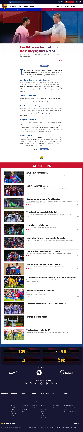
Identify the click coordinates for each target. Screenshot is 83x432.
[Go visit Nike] (14, 372)
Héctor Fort (13, 413)
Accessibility (47, 427)
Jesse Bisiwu (34, 407)
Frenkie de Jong (25, 405)
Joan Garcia (3, 401)
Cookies (42, 427)
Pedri (23, 398)
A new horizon (67, 396)
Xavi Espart (13, 401)
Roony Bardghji (34, 401)
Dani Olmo (24, 407)
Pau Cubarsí (13, 398)
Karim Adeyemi (34, 405)
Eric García (13, 411)
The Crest (53, 401)
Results (29, 9)
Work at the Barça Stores (55, 406)
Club (61, 6)
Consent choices (73, 427)
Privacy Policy (36, 427)
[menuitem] (80, 1)
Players (42, 9)
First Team (57, 6)
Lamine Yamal (34, 396)
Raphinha (33, 398)
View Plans (70, 1)
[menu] (80, 2)
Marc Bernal (24, 409)
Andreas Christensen (13, 404)
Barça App (43, 405)
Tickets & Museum (13, 6)
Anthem (53, 403)
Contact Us (52, 427)
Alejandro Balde (14, 396)
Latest (11, 9)
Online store (43, 407)
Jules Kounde (13, 409)
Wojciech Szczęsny (2, 397)
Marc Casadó (24, 403)
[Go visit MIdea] (66, 372)
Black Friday (43, 415)
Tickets (23, 9)
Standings (35, 9)
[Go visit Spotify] (39, 372)
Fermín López (25, 401)
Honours (54, 9)
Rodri (23, 411)
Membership (26, 6)
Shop (20, 6)
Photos (47, 9)
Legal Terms (31, 427)
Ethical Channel (55, 398)
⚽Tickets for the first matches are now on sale (21, 2)
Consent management (65, 427)
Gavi (23, 396)
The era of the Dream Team (69, 403)
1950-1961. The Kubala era (69, 405)
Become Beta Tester (43, 412)
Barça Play (32, 6)
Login (61, 2)
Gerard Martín (14, 407)
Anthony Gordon (35, 403)
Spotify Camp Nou (55, 396)
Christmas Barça (44, 417)
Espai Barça (67, 6)
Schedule (17, 9)
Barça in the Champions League (70, 411)
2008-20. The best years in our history (70, 400)
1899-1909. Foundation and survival (69, 408)
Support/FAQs (44, 409)
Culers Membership (43, 397)
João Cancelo (13, 415)
